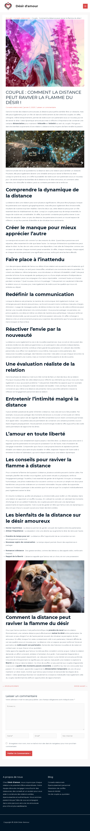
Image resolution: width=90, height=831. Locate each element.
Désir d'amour (27, 6)
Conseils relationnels (14, 107)
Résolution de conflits (56, 788)
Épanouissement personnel (59, 785)
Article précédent (11, 686)
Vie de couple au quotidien (59, 794)
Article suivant (80, 686)
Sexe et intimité (54, 791)
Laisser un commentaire (46, 107)
